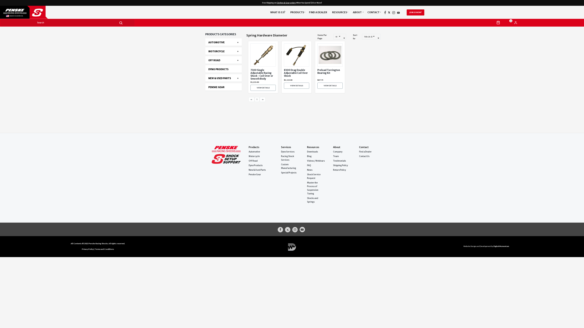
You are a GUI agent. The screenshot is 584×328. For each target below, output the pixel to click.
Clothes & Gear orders (286, 3)
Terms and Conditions (104, 249)
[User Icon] (515, 22)
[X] (389, 13)
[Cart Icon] (498, 22)
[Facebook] (385, 13)
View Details (263, 88)
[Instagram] (393, 13)
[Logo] (65, 12)
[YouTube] (398, 13)
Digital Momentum (292, 247)
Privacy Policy (88, 249)
